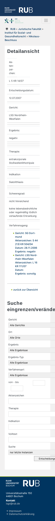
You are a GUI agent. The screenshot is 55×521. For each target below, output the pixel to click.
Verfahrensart (16, 369)
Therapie (13, 408)
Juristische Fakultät (29, 29)
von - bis (13, 382)
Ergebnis (13, 344)
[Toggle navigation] (46, 20)
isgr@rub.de (13, 503)
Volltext (12, 433)
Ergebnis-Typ (16, 357)
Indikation (14, 421)
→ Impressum (14, 510)
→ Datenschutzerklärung (20, 513)
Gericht (12, 319)
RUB (12, 29)
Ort (10, 331)
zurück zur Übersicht (25, 289)
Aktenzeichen (16, 395)
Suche (11, 446)
